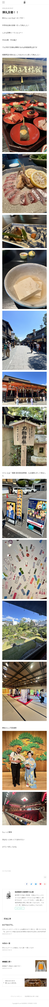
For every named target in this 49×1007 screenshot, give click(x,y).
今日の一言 (6, 943)
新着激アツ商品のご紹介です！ (11, 966)
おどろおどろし (7, 924)
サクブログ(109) (6, 871)
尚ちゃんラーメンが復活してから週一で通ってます (18, 948)
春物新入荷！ (7, 961)
